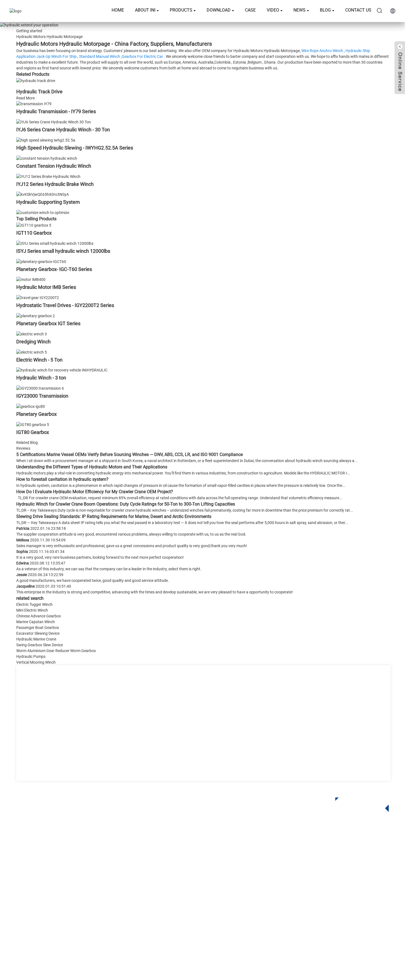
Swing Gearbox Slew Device (39, 645)
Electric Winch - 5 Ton (39, 360)
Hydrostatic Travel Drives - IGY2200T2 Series (65, 305)
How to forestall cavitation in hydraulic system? (62, 479)
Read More (25, 98)
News (299, 10)
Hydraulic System (162, 898)
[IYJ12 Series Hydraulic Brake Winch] (48, 176)
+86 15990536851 (317, 900)
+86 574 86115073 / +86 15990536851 (334, 855)
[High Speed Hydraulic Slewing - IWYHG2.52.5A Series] (45, 140)
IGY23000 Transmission (42, 396)
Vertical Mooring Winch (36, 662)
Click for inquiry (358, 803)
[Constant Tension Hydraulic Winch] (46, 158)
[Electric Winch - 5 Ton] (31, 352)
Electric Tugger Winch (34, 604)
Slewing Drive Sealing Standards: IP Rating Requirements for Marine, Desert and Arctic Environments (113, 516)
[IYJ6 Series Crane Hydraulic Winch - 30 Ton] (53, 122)
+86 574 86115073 (312, 889)
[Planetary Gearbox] (30, 406)
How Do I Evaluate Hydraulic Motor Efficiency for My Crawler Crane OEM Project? (94, 491)
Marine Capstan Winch (35, 622)
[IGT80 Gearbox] (32, 424)
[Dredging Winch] (31, 334)
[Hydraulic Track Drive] (35, 80)
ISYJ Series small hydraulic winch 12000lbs (63, 251)
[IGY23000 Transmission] (40, 388)
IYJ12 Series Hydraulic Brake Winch (55, 184)
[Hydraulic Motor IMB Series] (30, 279)
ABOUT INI (145, 10)
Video (273, 10)
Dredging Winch (33, 341)
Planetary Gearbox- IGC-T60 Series (54, 269)
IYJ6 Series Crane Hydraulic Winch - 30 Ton (63, 129)
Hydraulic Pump (160, 889)
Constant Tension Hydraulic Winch (53, 166)
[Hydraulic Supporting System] (42, 194)
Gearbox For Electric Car (142, 56)
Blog (325, 10)
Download (219, 10)
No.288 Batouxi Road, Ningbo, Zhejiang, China (339, 878)
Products (181, 10)
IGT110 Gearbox (34, 233)
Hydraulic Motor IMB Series (46, 287)
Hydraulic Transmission (168, 873)
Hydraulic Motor (160, 881)
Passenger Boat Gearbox (37, 627)
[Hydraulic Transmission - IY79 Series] (34, 104)
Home (118, 10)
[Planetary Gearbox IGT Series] (35, 315)
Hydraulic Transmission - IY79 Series (56, 111)
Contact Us (358, 10)
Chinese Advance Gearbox (38, 616)
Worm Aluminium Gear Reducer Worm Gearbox (56, 650)
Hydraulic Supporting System (48, 202)
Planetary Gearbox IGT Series (48, 323)
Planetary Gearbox (36, 414)
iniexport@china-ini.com (320, 866)
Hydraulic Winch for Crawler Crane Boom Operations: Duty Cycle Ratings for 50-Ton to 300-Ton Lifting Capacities (125, 504)
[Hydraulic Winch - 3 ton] (61, 370)
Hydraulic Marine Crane (36, 639)
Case (250, 10)
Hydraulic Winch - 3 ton (41, 378)
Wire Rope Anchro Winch (322, 50)
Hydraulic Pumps (30, 656)
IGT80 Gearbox (32, 432)
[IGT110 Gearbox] (33, 225)
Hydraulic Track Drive (39, 91)
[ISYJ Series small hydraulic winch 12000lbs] (54, 243)
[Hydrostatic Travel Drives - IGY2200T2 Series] (37, 297)
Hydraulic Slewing (162, 865)
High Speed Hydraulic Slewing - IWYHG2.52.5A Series (74, 148)
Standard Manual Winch (99, 56)
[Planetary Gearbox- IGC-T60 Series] (41, 261)
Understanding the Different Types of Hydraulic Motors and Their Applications (91, 466)
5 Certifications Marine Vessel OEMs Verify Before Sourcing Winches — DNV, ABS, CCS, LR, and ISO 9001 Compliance (129, 454)
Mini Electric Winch (32, 610)
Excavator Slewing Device (38, 633)
